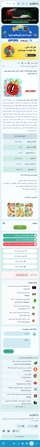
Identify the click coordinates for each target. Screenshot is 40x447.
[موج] (20, 15)
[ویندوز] (27, 443)
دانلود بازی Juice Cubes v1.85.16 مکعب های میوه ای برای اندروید (20, 72)
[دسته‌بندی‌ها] (26, 3)
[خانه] (31, 443)
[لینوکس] (18, 443)
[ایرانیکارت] (20, 33)
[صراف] (20, 51)
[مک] (22, 443)
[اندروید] (14, 443)
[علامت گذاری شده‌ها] (3, 443)
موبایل (32, 63)
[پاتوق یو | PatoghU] (34, 3)
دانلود (20, 227)
